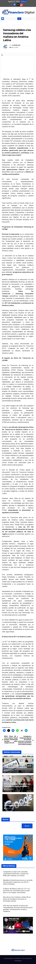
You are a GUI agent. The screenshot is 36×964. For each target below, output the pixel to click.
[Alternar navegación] (19, 18)
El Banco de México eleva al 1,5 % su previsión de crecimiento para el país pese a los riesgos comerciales (16, 890)
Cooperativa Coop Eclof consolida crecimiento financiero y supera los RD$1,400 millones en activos (15, 873)
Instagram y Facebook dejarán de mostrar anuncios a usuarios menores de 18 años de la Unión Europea (24, 740)
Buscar (5, 819)
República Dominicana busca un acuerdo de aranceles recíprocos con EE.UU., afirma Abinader (18, 882)
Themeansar (18, 960)
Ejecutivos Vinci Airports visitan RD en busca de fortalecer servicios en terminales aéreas (17, 899)
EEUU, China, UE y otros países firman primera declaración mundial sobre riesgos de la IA (11, 740)
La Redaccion (16, 45)
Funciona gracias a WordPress (12, 958)
